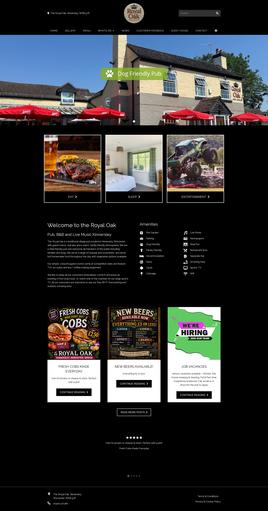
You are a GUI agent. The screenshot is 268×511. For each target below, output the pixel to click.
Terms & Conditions (208, 496)
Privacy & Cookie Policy (208, 501)
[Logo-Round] (134, 13)
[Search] (217, 13)
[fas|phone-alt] (50, 503)
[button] (113, 30)
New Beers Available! (134, 367)
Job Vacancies (194, 367)
